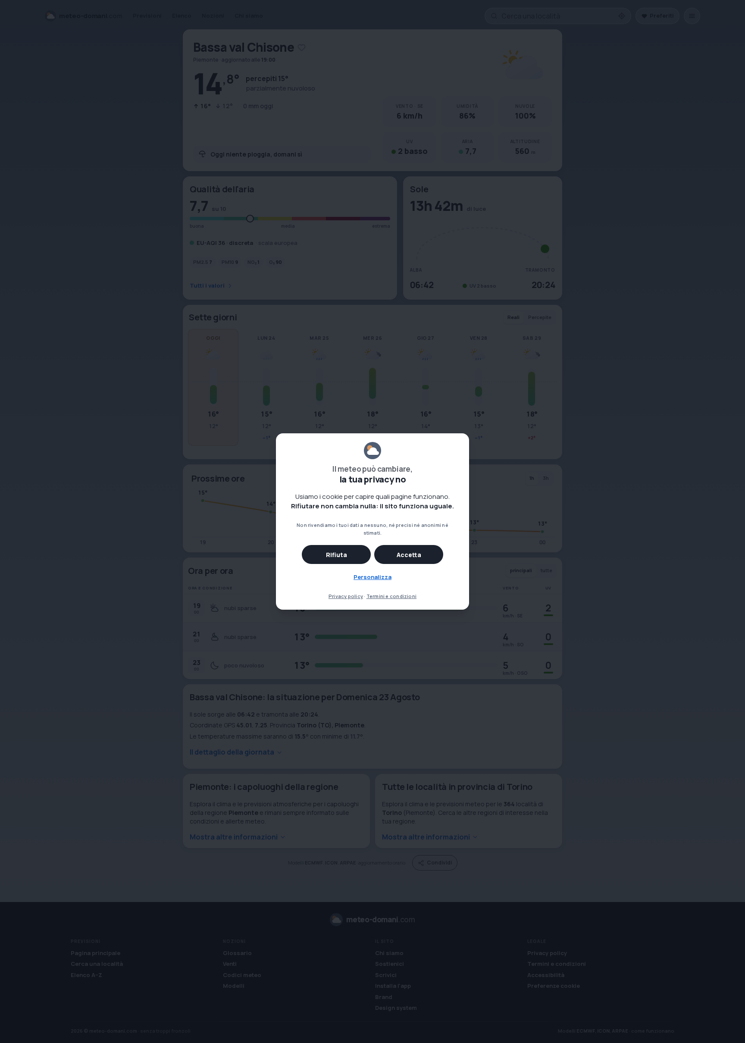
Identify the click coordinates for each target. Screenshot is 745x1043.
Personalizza (372, 577)
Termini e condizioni (391, 596)
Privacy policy (346, 596)
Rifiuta (336, 555)
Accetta (409, 555)
